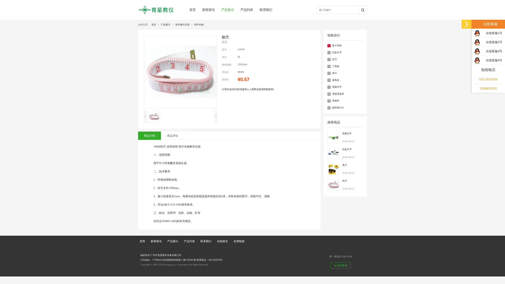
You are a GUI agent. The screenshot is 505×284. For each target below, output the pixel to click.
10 (329, 107)
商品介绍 (149, 135)
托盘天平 (337, 52)
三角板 (335, 66)
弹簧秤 (335, 100)
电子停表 (337, 45)
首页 (192, 9)
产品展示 (227, 9)
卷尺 (334, 73)
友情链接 (239, 241)
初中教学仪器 (182, 24)
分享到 (225, 89)
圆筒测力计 (338, 107)
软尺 (334, 59)
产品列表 (246, 9)
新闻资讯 (208, 9)
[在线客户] (466, 24)
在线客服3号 (494, 51)
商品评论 (172, 135)
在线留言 (222, 241)
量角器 (335, 80)
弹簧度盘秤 (338, 93)
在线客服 (342, 265)
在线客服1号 (494, 33)
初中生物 (199, 24)
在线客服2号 (494, 42)
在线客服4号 (494, 60)
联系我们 (266, 9)
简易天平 (337, 87)
